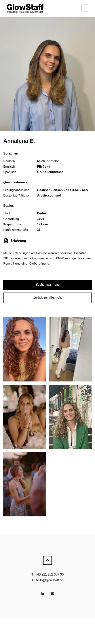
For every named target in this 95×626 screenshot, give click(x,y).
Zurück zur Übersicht (47, 297)
